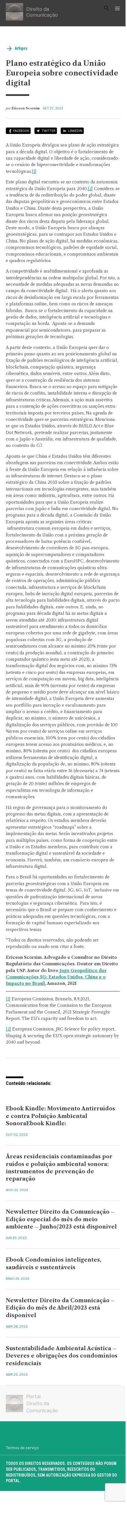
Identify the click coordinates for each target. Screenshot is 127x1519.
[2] (90, 188)
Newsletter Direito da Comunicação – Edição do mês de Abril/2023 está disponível (60, 1307)
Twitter (48, 131)
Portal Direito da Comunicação (42, 1403)
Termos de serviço (22, 1447)
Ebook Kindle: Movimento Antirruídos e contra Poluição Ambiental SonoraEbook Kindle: (60, 1115)
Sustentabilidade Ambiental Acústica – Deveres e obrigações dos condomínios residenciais (61, 1355)
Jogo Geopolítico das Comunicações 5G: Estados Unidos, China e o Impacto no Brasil (56, 977)
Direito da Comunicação (42, 12)
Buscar (106, 8)
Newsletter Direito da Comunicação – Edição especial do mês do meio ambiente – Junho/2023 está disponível (61, 1219)
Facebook (21, 131)
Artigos (21, 48)
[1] (34, 171)
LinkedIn (75, 131)
